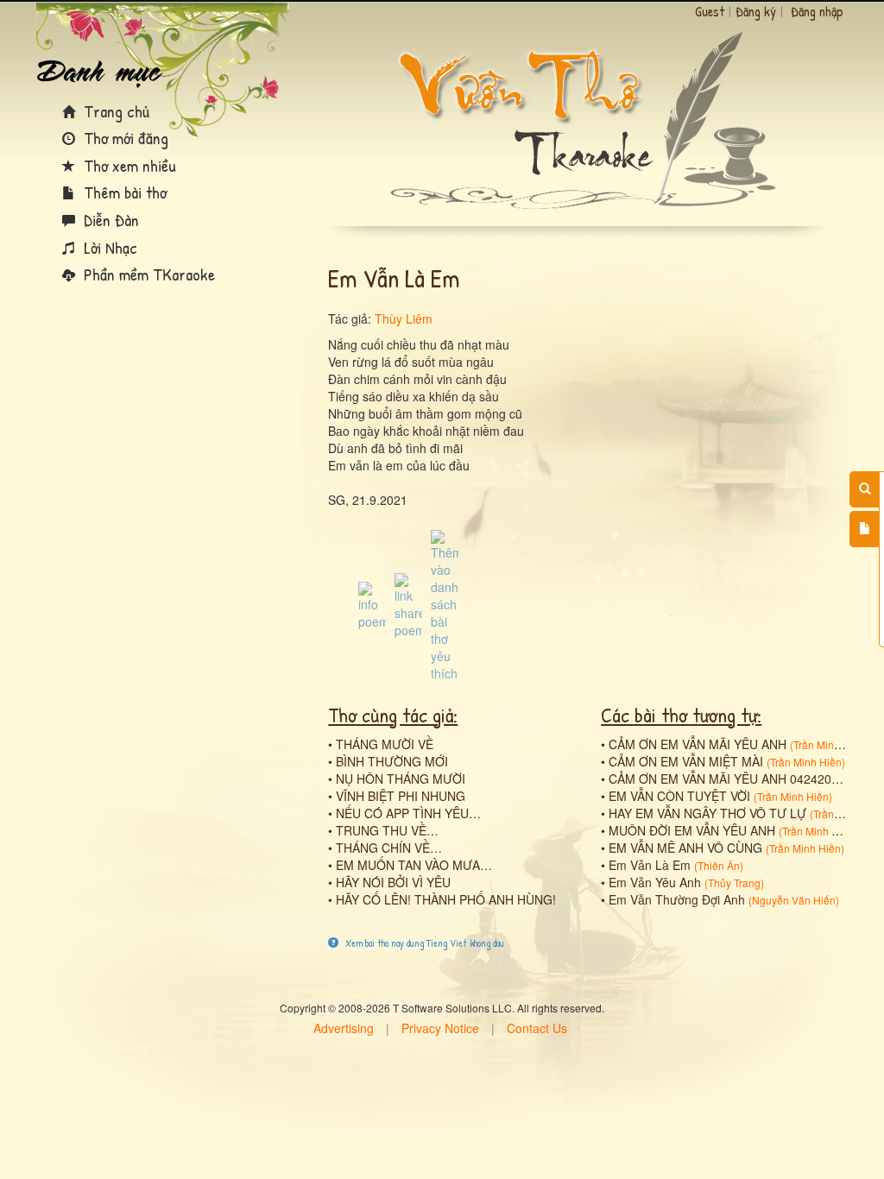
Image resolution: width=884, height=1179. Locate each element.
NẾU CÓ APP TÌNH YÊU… (408, 813)
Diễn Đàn (109, 219)
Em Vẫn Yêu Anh (655, 882)
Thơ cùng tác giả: (393, 714)
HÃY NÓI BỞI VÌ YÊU (393, 882)
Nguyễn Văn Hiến (794, 899)
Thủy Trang (734, 882)
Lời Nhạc (108, 247)
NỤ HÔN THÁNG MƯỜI (400, 778)
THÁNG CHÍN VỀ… (389, 847)
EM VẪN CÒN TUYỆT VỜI (679, 795)
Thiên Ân (719, 865)
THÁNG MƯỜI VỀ (384, 744)
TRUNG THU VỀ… (387, 830)
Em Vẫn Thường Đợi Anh (677, 899)
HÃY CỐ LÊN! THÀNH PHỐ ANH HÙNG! (446, 899)
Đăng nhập (817, 11)
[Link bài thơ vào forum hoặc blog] (408, 604)
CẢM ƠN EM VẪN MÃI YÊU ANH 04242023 (727, 778)
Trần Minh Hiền (829, 744)
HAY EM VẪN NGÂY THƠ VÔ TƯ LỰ (707, 813)
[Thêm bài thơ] (864, 529)
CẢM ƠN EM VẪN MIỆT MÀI (686, 761)
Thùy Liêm (404, 318)
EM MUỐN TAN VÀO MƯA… (414, 864)
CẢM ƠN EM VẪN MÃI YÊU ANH (697, 744)
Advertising (343, 1028)
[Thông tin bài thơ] (372, 604)
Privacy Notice (440, 1028)
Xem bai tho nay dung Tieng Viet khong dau (423, 943)
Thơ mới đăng (123, 137)
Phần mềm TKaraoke (147, 274)
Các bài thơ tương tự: (681, 714)
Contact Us (537, 1028)
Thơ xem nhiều (127, 165)
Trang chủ (114, 111)
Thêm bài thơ (123, 192)
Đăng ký (756, 11)
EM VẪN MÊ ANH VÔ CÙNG (685, 847)
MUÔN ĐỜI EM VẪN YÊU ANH (692, 830)
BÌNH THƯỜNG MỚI (392, 761)
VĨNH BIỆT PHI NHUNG (400, 795)
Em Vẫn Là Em (650, 864)
